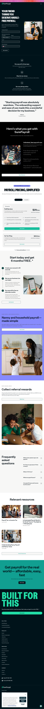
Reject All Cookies (22, 701)
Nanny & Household (5, 650)
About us (3, 670)
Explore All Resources (5, 664)
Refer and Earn (4, 660)
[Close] (25, 694)
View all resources (22, 553)
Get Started (11, 302)
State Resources (4, 656)
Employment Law (5, 640)
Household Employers (5, 625)
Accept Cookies (22, 697)
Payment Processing (5, 642)
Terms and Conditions (21, 250)
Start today (22, 582)
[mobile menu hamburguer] (41, 4)
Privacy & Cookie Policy (12, 705)
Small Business (4, 623)
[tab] (32, 144)
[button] (40, 706)
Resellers (3, 652)
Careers (3, 672)
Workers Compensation (6, 635)
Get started (22, 228)
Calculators (4, 654)
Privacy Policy (4, 690)
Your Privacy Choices (23, 704)
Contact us (3, 674)
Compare (3, 662)
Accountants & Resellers (6, 627)
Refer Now (22, 399)
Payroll (3, 633)
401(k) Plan (4, 637)
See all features (22, 175)
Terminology (4, 658)
